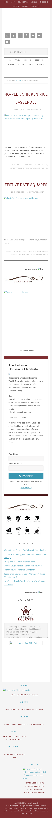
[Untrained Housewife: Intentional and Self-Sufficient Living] (26, 621)
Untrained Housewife (26, 20)
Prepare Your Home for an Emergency (19, 569)
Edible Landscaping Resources (24, 695)
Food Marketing (30, 269)
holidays (25, 254)
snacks (32, 254)
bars (32, 251)
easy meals (25, 168)
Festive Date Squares (26, 184)
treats (45, 254)
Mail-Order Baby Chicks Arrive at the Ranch (24, 710)
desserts (14, 254)
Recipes (20, 165)
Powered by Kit (26, 487)
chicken (44, 165)
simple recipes (35, 168)
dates (45, 251)
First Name (13, 454)
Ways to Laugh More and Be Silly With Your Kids (23, 565)
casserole (37, 165)
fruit (20, 254)
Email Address (15, 463)
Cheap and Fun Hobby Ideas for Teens (19, 561)
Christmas (39, 251)
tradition (44, 168)
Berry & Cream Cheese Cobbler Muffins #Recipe (24, 724)
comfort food (15, 168)
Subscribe (26, 476)
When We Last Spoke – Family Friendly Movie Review (25, 550)
